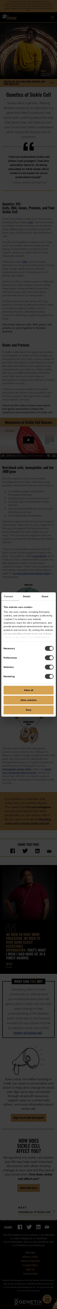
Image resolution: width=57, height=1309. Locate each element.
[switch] (49, 657)
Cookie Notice (41, 637)
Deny (28, 710)
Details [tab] (26, 596)
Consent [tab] (8, 596)
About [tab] (44, 596)
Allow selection (28, 700)
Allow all (28, 690)
